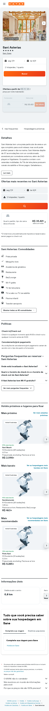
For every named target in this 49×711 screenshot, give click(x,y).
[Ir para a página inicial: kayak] (16, 3)
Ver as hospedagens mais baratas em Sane (37, 466)
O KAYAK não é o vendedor (15, 678)
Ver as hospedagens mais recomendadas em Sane (37, 519)
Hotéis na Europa (33, 701)
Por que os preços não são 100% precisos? (22, 688)
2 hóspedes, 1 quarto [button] (14, 67)
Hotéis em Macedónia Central (30, 703)
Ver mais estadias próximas (40, 414)
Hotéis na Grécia (11, 703)
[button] (4, 4)
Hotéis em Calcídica (11, 705)
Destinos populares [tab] (36, 631)
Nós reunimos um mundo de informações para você (22, 683)
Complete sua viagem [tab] (14, 631)
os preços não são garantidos (14, 671)
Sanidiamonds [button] (8, 500)
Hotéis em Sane (13, 645)
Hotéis (22, 701)
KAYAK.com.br (12, 701)
